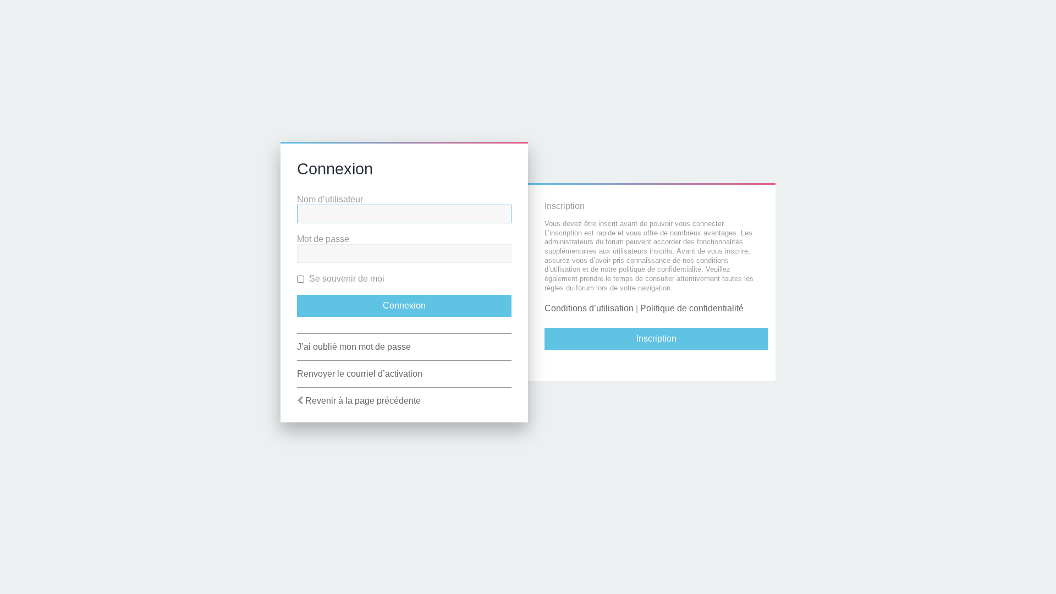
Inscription (656, 338)
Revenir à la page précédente (363, 400)
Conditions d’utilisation (589, 308)
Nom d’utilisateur (330, 199)
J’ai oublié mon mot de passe (354, 346)
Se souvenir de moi (345, 278)
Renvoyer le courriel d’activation (359, 373)
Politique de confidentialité (692, 308)
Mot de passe (323, 239)
